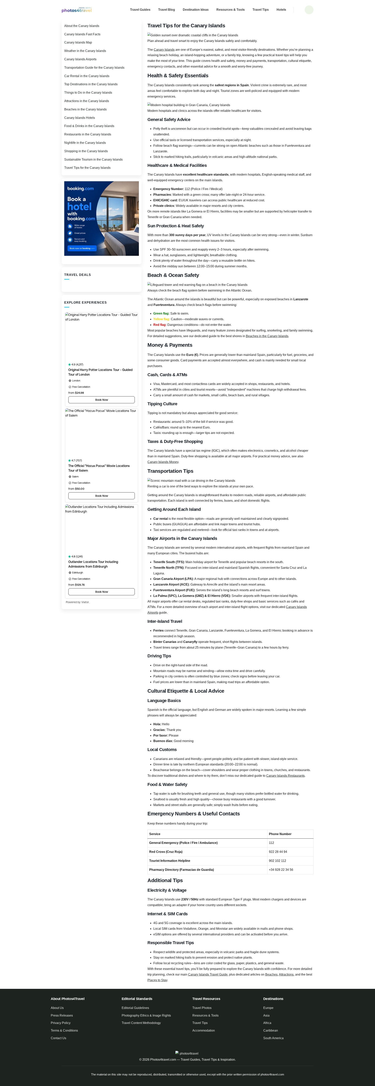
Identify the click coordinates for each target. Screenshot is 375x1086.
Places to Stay (157, 980)
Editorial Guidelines (135, 1008)
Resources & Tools (230, 9)
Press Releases (62, 1015)
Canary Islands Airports (80, 59)
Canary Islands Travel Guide (208, 974)
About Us (57, 1008)
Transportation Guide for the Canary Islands (94, 67)
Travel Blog (166, 9)
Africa (267, 1023)
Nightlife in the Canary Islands (85, 142)
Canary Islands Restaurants (285, 775)
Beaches (271, 974)
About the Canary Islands (81, 26)
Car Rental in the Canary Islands (86, 76)
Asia (266, 1015)
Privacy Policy (61, 1023)
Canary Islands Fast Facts (82, 34)
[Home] (77, 10)
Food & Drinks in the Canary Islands (89, 126)
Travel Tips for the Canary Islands (87, 167)
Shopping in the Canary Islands (86, 151)
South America (273, 1038)
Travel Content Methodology (141, 1023)
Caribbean (270, 1030)
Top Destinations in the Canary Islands (91, 84)
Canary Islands (164, 49)
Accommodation (203, 1030)
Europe (268, 1008)
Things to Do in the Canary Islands (88, 92)
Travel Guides (140, 9)
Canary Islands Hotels (79, 117)
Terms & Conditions (64, 1030)
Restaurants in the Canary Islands (87, 134)
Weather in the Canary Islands (85, 50)
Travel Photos (202, 1008)
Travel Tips (261, 9)
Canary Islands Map (78, 42)
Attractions (286, 974)
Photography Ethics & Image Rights (146, 1015)
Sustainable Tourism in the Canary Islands (93, 159)
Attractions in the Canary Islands (86, 101)
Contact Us (58, 1038)
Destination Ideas (196, 9)
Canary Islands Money (162, 462)
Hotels (281, 9)
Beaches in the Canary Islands (267, 336)
